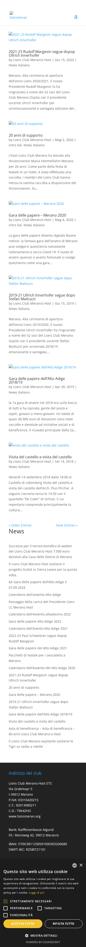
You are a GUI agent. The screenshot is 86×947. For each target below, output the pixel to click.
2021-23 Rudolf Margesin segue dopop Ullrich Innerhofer (42, 53)
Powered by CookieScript (43, 942)
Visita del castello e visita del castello (40, 456)
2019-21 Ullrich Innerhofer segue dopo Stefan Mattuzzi (42, 297)
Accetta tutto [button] (22, 924)
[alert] (43, 903)
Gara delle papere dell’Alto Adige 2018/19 (37, 380)
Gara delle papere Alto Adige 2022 (35, 621)
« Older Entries (20, 525)
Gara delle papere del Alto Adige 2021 (38, 648)
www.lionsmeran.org (25, 816)
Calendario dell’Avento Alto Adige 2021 (38, 628)
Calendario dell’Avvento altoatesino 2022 (40, 614)
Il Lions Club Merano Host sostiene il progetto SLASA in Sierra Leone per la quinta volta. (43, 569)
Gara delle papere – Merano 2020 (37, 215)
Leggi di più (36, 892)
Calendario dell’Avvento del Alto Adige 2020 (42, 668)
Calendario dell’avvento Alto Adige (35, 594)
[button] (5, 901)
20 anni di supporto (26, 135)
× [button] (81, 865)
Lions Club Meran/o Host (32, 60)
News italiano (19, 65)
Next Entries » (67, 525)
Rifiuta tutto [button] (64, 924)
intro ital (15, 145)
